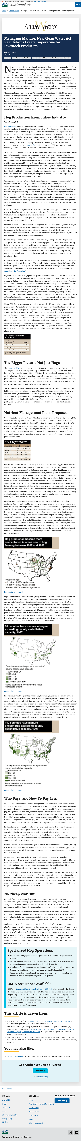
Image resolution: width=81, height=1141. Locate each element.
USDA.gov (32, 1115)
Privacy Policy (43, 1077)
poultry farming (33, 145)
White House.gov (35, 1123)
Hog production (10, 126)
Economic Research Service (20, 4)
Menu (78, 5)
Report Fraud (34, 1111)
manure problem (13, 368)
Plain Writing (34, 1108)
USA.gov (32, 1119)
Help (3, 1111)
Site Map (5, 1122)
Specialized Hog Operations (14, 271)
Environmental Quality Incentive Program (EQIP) (32, 989)
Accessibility (6, 1100)
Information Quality (9, 1115)
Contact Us (6, 1107)
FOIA (31, 1100)
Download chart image (12, 592)
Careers (4, 1104)
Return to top (7, 1089)
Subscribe (39, 1071)
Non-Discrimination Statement (41, 1104)
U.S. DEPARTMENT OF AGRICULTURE (20, 6)
